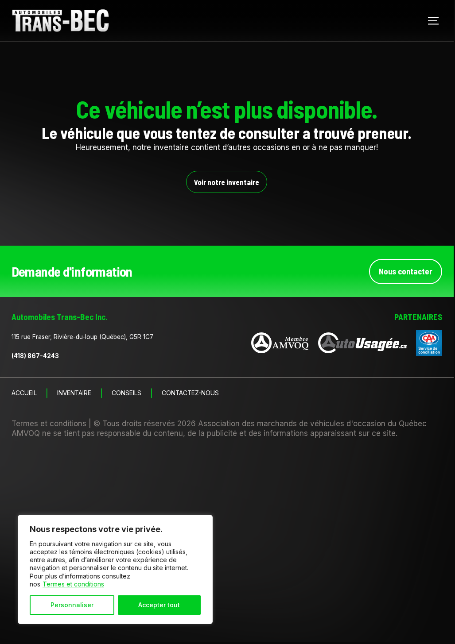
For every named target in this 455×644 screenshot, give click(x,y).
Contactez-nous (190, 393)
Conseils (126, 393)
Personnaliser (72, 605)
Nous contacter (405, 271)
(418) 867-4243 (35, 355)
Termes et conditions (73, 584)
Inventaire (74, 393)
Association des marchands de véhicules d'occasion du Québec (312, 423)
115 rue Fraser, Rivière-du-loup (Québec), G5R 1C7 (82, 336)
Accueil (24, 393)
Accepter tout (159, 605)
